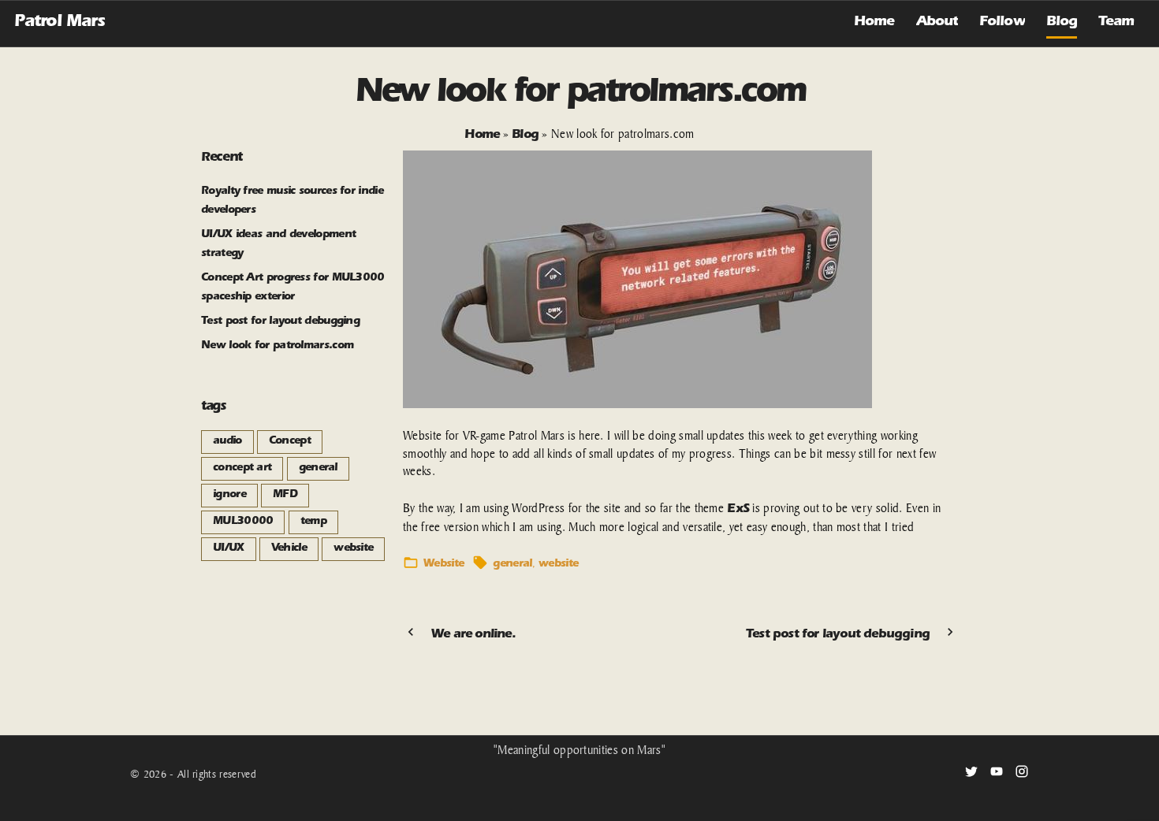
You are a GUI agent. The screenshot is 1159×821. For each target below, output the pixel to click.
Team (1116, 23)
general (512, 564)
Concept (290, 442)
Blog (1061, 23)
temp (313, 522)
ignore (229, 495)
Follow (1002, 23)
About (937, 23)
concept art (242, 468)
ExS (738, 509)
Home (874, 23)
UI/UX (228, 549)
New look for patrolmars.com (277, 346)
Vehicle (289, 549)
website (558, 564)
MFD (285, 495)
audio (227, 442)
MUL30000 (243, 522)
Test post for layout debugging (280, 322)
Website (443, 564)
